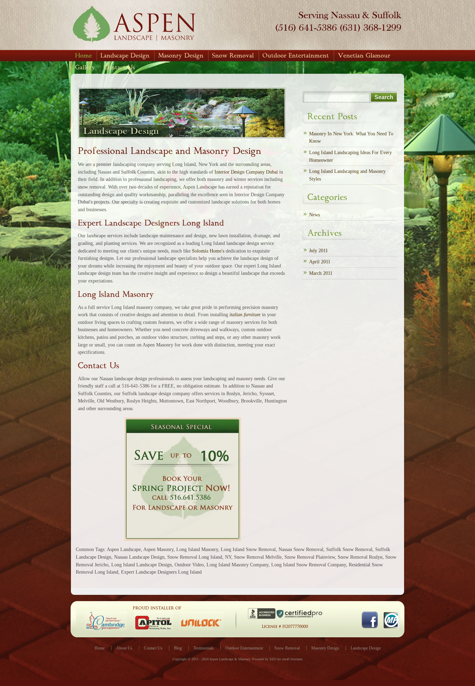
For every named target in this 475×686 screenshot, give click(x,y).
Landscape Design (366, 648)
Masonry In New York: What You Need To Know (351, 137)
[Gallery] (85, 67)
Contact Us (153, 648)
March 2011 (320, 273)
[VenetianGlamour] (364, 56)
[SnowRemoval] (233, 56)
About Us (124, 648)
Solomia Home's (208, 251)
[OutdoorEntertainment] (295, 56)
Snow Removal (287, 648)
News (314, 214)
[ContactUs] (119, 67)
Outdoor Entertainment (244, 648)
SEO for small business (286, 659)
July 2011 (318, 250)
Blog (178, 648)
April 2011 (319, 261)
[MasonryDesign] (181, 56)
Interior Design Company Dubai (246, 172)
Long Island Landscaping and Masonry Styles (347, 175)
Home (100, 648)
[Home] (83, 56)
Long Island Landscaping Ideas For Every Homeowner (350, 156)
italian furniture (245, 314)
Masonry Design (325, 648)
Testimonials (203, 648)
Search (384, 97)
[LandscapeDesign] (125, 56)
